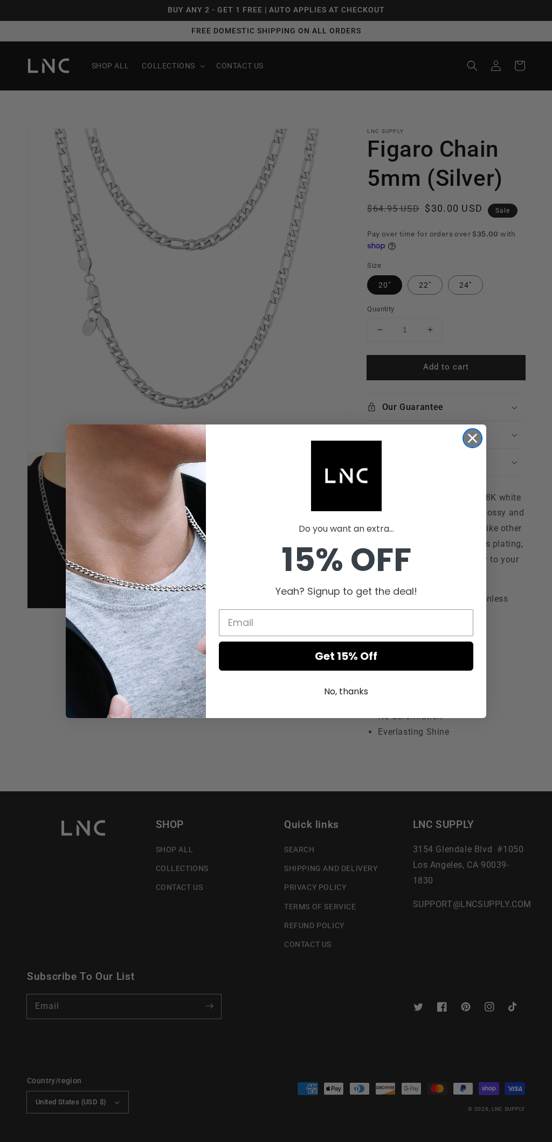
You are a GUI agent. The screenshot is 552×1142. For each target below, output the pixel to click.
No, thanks (346, 691)
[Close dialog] (472, 438)
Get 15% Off (346, 656)
